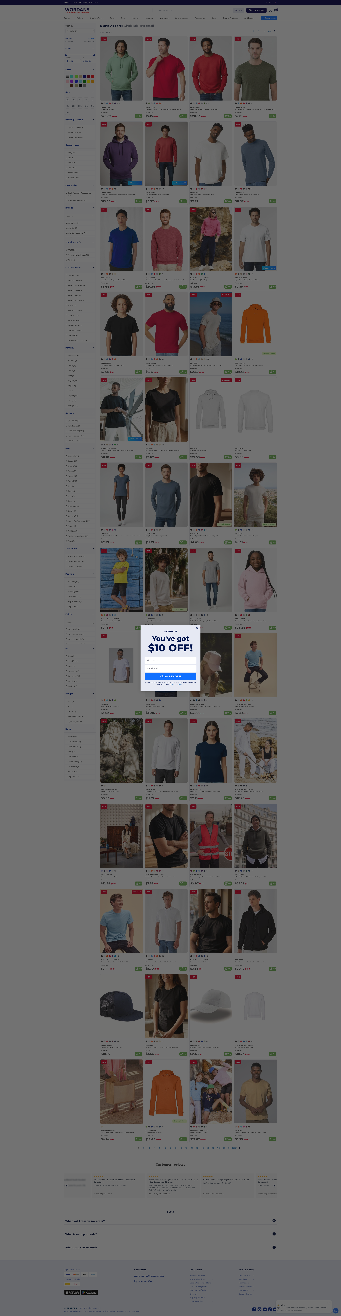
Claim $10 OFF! (170, 676)
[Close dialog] (197, 628)
